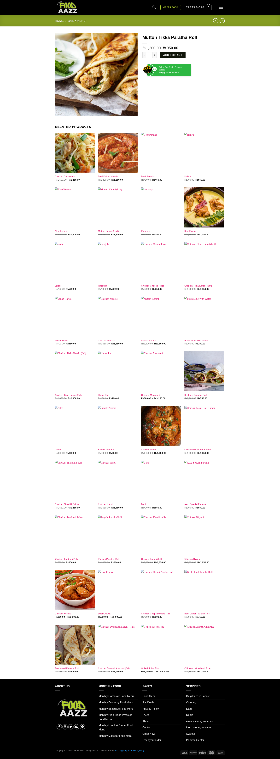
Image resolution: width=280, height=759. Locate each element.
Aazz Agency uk (122, 750)
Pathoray (145, 231)
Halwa (187, 176)
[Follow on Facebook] (59, 726)
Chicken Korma (63, 613)
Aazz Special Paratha (195, 504)
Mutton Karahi (148, 340)
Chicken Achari (148, 449)
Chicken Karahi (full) (151, 559)
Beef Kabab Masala (108, 176)
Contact (146, 727)
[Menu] (220, 7)
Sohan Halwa (62, 340)
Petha (58, 449)
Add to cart (172, 55)
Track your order (151, 740)
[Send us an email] (76, 726)
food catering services (198, 727)
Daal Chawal (104, 613)
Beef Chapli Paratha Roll (197, 613)
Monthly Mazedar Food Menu (115, 736)
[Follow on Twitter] (71, 726)
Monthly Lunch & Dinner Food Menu (116, 727)
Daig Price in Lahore (198, 696)
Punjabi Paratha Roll (108, 559)
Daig (189, 708)
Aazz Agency (137, 750)
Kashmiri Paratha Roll (195, 395)
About (145, 721)
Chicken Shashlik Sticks (67, 504)
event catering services (199, 721)
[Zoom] (59, 112)
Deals (189, 715)
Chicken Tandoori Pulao (67, 559)
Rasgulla (102, 285)
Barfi (143, 504)
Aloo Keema (61, 231)
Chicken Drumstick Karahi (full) (114, 668)
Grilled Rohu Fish (150, 668)
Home (59, 20)
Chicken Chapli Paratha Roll (155, 613)
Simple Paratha (106, 449)
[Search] (154, 7)
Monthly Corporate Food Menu (116, 696)
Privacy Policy (150, 708)
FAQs (145, 715)
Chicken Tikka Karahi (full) (68, 395)
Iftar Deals (148, 702)
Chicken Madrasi (106, 340)
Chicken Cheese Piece (152, 285)
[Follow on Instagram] (65, 726)
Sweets (190, 733)
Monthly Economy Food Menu (116, 702)
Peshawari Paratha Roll (67, 668)
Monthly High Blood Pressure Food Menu (115, 717)
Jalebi (58, 285)
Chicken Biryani (192, 559)
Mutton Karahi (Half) (108, 231)
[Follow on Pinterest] (82, 726)
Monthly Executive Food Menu (116, 708)
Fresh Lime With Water (196, 340)
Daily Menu (77, 20)
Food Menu (149, 696)
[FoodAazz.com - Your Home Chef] (71, 7)
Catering (191, 702)
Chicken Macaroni (150, 395)
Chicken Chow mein (65, 176)
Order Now (148, 733)
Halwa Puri (103, 395)
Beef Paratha (148, 176)
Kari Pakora (190, 231)
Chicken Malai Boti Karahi (197, 449)
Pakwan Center (195, 740)
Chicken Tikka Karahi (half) (198, 285)
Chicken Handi (105, 504)
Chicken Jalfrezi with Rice (197, 668)
